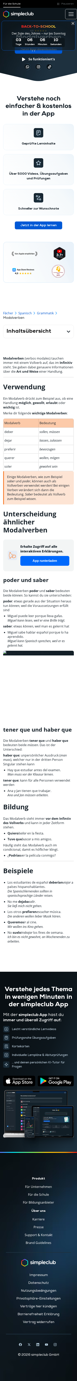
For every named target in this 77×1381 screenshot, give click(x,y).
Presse (39, 1227)
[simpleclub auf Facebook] (20, 1344)
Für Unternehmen (38, 1187)
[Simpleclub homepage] (18, 14)
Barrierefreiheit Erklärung (38, 1314)
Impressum (38, 1275)
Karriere (38, 1219)
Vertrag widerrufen (38, 1322)
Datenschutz (38, 1283)
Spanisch (25, 313)
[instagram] (38, 67)
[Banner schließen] (72, 23)
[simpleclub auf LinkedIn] (38, 1344)
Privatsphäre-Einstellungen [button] (38, 1299)
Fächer (8, 313)
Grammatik (45, 313)
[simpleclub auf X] (29, 1344)
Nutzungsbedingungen (38, 1291)
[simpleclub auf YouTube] (46, 1344)
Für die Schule (12, 3)
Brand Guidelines (38, 1243)
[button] (65, 4)
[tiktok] (27, 67)
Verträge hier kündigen (38, 1306)
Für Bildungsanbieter (38, 1202)
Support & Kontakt (39, 1235)
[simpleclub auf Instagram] (55, 1344)
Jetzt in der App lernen (38, 225)
